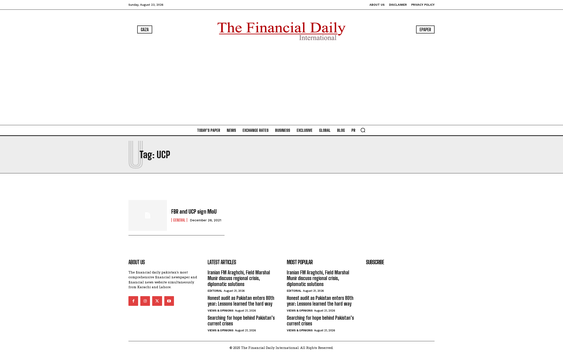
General (179, 220)
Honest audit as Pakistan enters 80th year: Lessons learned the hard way (241, 301)
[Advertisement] (281, 83)
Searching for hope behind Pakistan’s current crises (241, 320)
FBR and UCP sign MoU (194, 211)
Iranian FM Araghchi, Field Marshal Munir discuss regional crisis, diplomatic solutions (239, 278)
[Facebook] (133, 301)
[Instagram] (145, 301)
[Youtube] (169, 301)
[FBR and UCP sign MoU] (147, 215)
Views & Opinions (220, 310)
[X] (157, 301)
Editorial (215, 290)
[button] (363, 130)
